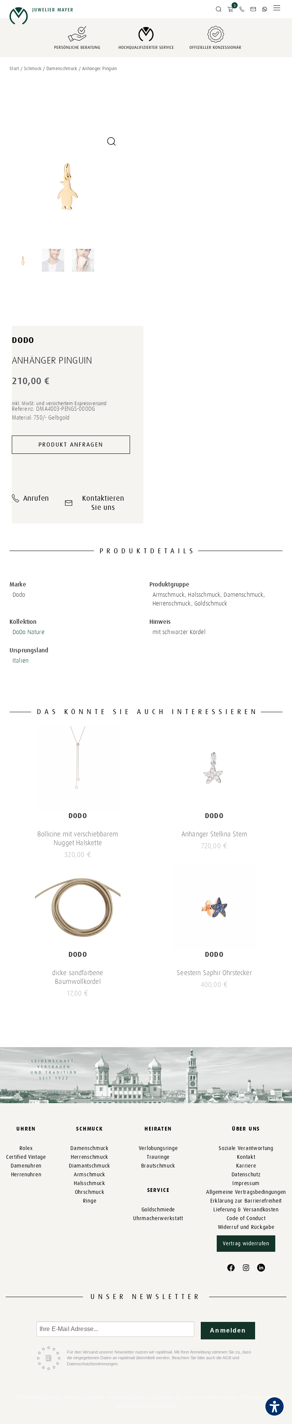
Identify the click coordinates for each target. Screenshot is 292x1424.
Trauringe (158, 1157)
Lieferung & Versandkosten (246, 1209)
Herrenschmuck (89, 1157)
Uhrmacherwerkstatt (158, 1218)
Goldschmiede (158, 1209)
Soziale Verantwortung (246, 1148)
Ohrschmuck (90, 1192)
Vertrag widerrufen (246, 1243)
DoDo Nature (28, 632)
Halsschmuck (89, 1183)
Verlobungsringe (158, 1148)
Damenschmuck (62, 69)
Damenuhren (26, 1165)
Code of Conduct (246, 1218)
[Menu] (276, 10)
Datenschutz (246, 1174)
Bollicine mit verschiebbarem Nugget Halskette (77, 838)
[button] (218, 9)
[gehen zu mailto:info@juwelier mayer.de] (253, 9)
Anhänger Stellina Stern (214, 834)
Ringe (90, 1201)
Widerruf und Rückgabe (246, 1227)
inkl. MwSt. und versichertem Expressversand (59, 403)
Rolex (26, 1148)
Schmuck (33, 69)
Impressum (246, 1183)
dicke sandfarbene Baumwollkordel (77, 977)
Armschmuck (89, 1174)
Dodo (23, 340)
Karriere (246, 1165)
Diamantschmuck (89, 1165)
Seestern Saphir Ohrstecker (214, 972)
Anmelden (228, 1330)
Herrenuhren (26, 1174)
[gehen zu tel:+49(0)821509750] (241, 9)
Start (14, 69)
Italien (21, 661)
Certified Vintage (26, 1157)
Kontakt (246, 1157)
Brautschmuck (158, 1165)
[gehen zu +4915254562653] (264, 9)
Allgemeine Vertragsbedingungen (246, 1192)
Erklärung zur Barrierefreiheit (246, 1201)
